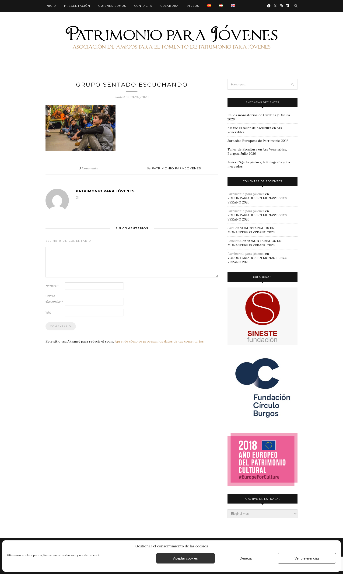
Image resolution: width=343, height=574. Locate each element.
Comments (88, 168)
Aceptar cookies (185, 558)
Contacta (143, 5)
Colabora (170, 5)
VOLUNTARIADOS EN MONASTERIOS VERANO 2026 (251, 230)
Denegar (246, 558)
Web (48, 313)
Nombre (52, 286)
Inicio (51, 5)
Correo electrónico (54, 299)
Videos (193, 5)
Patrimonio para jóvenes (176, 168)
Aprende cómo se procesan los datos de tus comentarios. (159, 341)
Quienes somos (112, 5)
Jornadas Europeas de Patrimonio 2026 (258, 141)
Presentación (77, 5)
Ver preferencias (306, 558)
